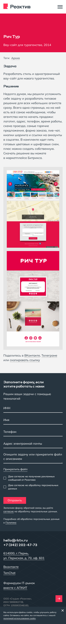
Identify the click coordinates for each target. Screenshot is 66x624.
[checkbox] (33, 478)
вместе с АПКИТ (15, 588)
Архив (15, 58)
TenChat (9, 573)
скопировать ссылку (25, 360)
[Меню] (60, 7)
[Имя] (33, 420)
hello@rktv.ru (15, 540)
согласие (8, 511)
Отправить (15, 500)
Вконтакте (11, 567)
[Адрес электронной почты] (33, 444)
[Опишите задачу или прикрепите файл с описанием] (33, 457)
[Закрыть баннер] (63, 610)
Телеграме (49, 355)
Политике (10, 522)
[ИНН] (33, 408)
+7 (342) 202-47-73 (20, 545)
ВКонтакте (32, 355)
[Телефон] (33, 432)
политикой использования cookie (19, 618)
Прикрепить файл (15, 469)
